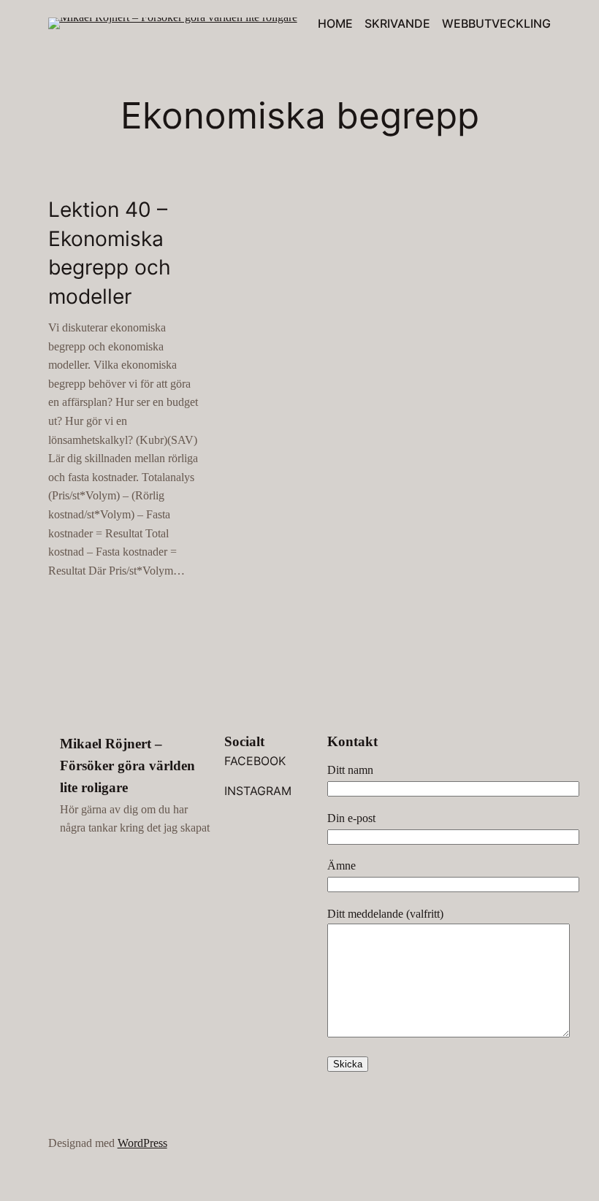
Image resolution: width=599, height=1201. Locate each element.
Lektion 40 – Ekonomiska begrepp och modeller (109, 252)
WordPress (142, 1143)
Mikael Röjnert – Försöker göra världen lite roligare (127, 765)
